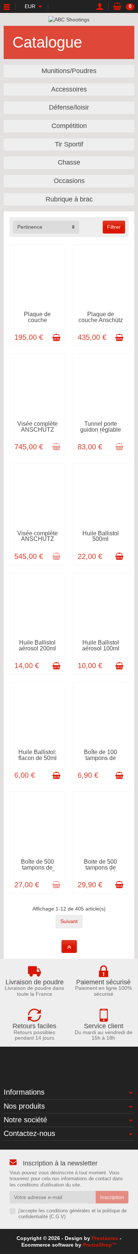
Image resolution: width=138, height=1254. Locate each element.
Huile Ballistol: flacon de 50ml (37, 755)
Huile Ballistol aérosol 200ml (37, 645)
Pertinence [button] (29, 227)
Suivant (69, 921)
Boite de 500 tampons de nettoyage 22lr (100, 868)
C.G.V (57, 1216)
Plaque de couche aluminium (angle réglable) (37, 323)
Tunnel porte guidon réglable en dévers (100, 430)
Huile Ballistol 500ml (100, 536)
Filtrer (114, 227)
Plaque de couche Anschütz (100, 317)
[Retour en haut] (69, 946)
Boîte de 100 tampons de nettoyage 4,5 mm (100, 761)
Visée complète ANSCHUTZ (37, 427)
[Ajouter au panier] (56, 338)
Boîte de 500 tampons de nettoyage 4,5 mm (37, 870)
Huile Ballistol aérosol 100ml (100, 645)
